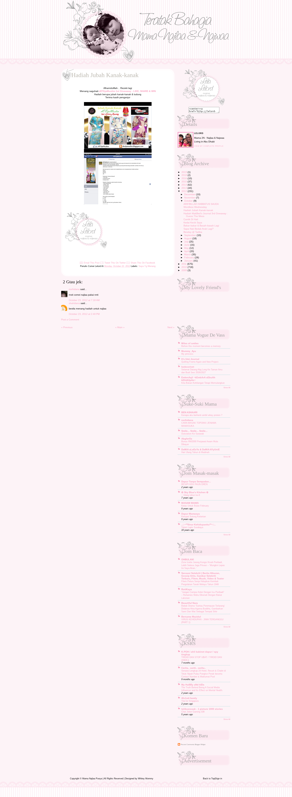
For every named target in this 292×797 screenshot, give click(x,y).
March (188, 254)
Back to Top (209, 778)
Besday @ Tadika (193, 232)
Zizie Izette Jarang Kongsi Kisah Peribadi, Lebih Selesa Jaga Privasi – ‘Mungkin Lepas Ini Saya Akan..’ (203, 565)
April (187, 251)
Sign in (218, 778)
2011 (184, 264)
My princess (187, 354)
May (186, 248)
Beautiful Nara (189, 603)
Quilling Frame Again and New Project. (200, 362)
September (190, 235)
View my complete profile (209, 146)
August (188, 238)
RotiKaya (186, 589)
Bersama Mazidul (191, 616)
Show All (226, 388)
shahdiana (74, 303)
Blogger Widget (200, 744)
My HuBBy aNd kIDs (192, 684)
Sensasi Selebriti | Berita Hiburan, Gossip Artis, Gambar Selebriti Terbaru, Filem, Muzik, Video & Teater (202, 576)
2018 (184, 175)
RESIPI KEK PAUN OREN (194, 484)
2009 (184, 270)
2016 (184, 178)
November (190, 197)
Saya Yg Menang (147, 266)
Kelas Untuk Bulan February (195, 505)
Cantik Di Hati (191, 219)
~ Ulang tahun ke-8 (190, 495)
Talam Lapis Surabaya (192, 527)
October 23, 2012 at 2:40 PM (84, 314)
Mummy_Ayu (188, 351)
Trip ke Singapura (190, 701)
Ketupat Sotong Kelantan (193, 516)
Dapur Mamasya (190, 513)
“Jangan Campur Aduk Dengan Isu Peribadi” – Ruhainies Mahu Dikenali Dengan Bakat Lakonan (202, 595)
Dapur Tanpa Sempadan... (196, 481)
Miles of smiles (190, 343)
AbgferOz (186, 438)
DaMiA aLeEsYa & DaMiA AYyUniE (200, 449)
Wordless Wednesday (195, 207)
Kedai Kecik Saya (193, 222)
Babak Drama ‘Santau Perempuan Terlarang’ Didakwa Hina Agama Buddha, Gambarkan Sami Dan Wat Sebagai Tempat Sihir (203, 608)
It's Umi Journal (190, 359)
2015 (184, 181)
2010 (184, 267)
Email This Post (92, 263)
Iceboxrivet (187, 366)
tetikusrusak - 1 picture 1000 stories (202, 709)
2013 (184, 188)
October (188, 200)
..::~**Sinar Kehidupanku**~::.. (198, 524)
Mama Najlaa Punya (92, 778)
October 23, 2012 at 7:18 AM (84, 300)
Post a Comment (70, 319)
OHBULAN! (187, 559)
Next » (170, 327)
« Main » (120, 327)
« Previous (66, 327)
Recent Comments (187, 744)
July (186, 241)
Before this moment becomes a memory (201, 346)
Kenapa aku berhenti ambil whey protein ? (201, 415)
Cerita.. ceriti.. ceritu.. (193, 668)
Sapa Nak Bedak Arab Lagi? (199, 228)
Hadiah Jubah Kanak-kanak (198, 210)
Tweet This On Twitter (115, 263)
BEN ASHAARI (189, 412)
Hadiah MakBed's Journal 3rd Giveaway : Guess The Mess (206, 214)
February (189, 257)
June (187, 244)
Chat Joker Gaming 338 (192, 711)
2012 (184, 191)
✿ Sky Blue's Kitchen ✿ (194, 492)
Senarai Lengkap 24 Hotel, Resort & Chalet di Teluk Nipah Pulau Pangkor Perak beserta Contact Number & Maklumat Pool (203, 673)
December (190, 194)
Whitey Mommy (145, 778)
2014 (184, 184)
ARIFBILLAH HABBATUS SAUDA (201, 204)
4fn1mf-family (189, 698)
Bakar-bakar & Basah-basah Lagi (201, 225)
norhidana (74, 289)
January (188, 260)
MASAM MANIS (190, 503)
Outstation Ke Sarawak (192, 433)
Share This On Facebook (143, 263)
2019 (184, 172)
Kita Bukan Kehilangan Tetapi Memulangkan (203, 383)
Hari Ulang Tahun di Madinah (195, 452)
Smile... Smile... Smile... (194, 431)
